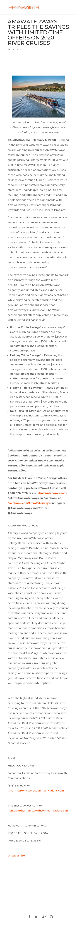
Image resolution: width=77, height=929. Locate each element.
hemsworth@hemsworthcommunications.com (38, 810)
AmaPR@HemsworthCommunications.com (36, 790)
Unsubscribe (16, 855)
